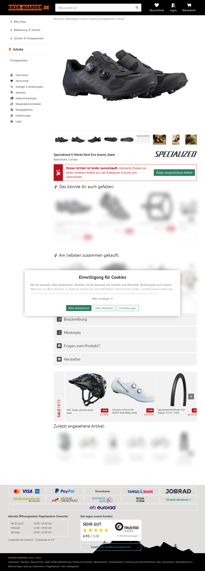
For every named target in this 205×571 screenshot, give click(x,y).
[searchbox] (98, 8)
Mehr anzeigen (101, 298)
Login (173, 10)
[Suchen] (137, 8)
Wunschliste (157, 10)
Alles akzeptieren (78, 308)
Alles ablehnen (104, 308)
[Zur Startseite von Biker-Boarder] (28, 7)
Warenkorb (189, 10)
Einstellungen (127, 308)
